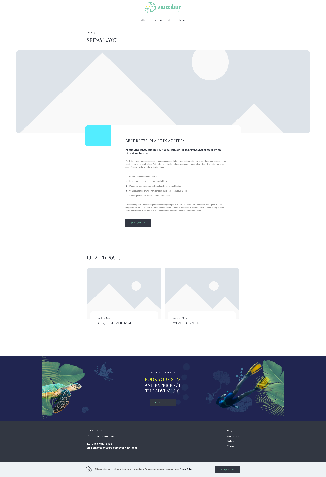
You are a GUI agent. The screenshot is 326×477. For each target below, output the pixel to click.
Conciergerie (233, 436)
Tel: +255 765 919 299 (99, 444)
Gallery (230, 441)
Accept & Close (228, 469)
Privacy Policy (186, 469)
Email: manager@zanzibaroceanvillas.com (112, 447)
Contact (230, 446)
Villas (229, 431)
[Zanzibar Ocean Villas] (163, 8)
